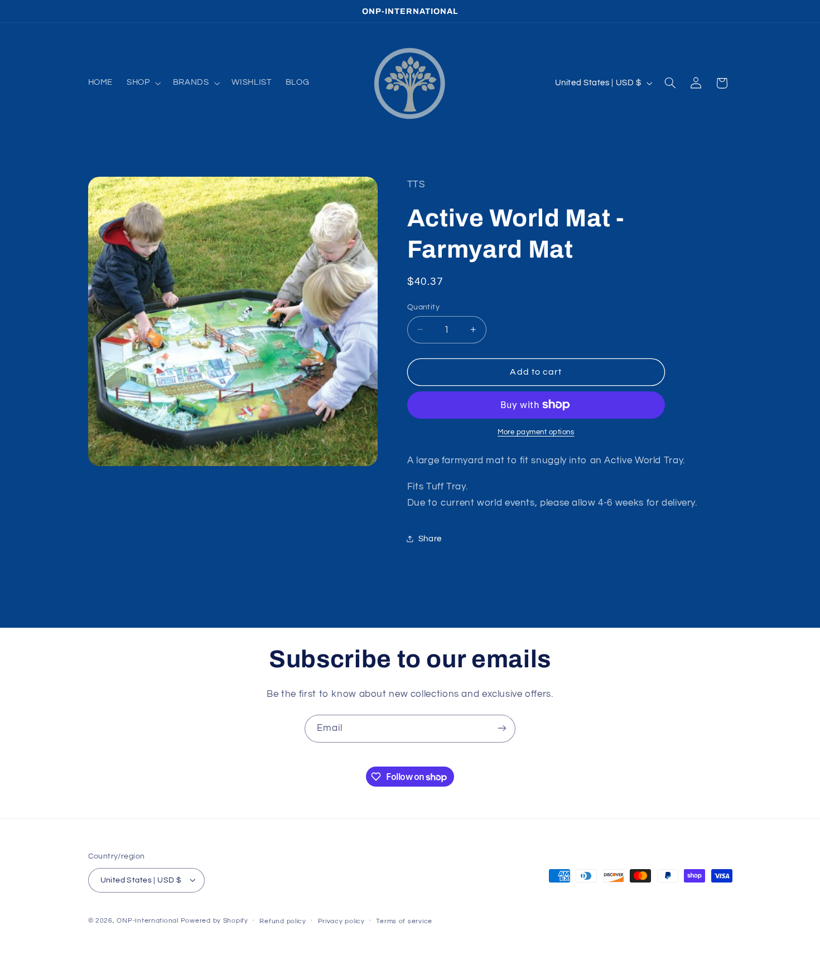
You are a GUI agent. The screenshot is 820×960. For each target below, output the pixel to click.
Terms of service (404, 921)
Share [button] (430, 538)
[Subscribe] (502, 728)
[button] (143, 83)
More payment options (536, 432)
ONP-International (148, 920)
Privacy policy (341, 921)
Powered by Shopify (214, 920)
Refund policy (282, 921)
